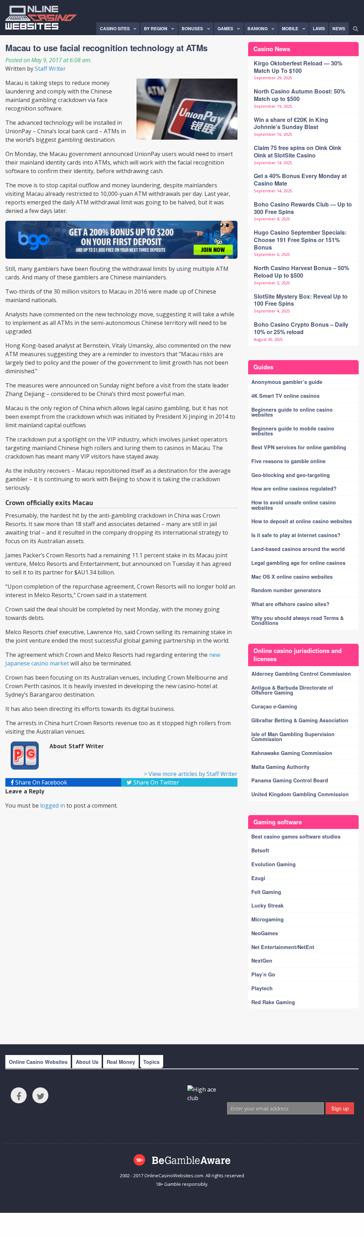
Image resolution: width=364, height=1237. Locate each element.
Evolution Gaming (273, 864)
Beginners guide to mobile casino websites (292, 431)
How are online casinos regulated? (294, 488)
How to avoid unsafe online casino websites (293, 505)
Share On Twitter (155, 782)
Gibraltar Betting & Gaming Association (299, 720)
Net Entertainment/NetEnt (282, 946)
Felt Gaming (266, 891)
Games (225, 28)
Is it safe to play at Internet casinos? (296, 535)
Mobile (290, 28)
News (338, 28)
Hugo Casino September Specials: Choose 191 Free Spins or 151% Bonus (300, 239)
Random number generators (286, 590)
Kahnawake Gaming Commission (291, 752)
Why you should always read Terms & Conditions (297, 620)
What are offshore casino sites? (290, 603)
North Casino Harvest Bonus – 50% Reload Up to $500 (301, 271)
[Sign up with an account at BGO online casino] (121, 240)
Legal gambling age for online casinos (298, 562)
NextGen (261, 960)
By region (155, 28)
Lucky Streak (267, 905)
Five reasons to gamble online (288, 461)
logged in (52, 805)
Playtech (262, 988)
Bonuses (192, 28)
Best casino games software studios (296, 836)
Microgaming (267, 919)
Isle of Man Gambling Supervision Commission (292, 736)
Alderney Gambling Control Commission (301, 673)
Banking (257, 28)
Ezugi (258, 878)
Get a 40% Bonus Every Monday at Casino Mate (300, 179)
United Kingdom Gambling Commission (300, 794)
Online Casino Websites (38, 1061)
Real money (121, 1061)
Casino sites (115, 28)
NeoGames (264, 933)
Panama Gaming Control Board (289, 780)
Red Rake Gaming (273, 1002)
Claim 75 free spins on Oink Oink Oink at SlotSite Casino (297, 151)
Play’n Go (263, 974)
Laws (319, 28)
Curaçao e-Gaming (274, 706)
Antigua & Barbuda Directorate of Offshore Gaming (292, 690)
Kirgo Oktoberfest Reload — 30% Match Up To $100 (298, 67)
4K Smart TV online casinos (285, 395)
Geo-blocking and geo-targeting (290, 474)
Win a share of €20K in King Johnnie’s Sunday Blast (291, 123)
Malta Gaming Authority (280, 766)
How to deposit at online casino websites (301, 521)
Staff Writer (50, 69)
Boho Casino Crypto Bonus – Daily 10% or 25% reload (301, 328)
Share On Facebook (40, 782)
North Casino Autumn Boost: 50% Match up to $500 (299, 95)
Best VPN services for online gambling (298, 447)
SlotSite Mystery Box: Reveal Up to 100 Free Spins (301, 300)
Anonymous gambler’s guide (286, 381)
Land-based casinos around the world (298, 548)
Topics (151, 1061)
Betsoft (260, 850)
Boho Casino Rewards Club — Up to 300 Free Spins (303, 208)
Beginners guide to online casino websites (292, 412)
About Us (87, 1061)
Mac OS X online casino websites (292, 576)
